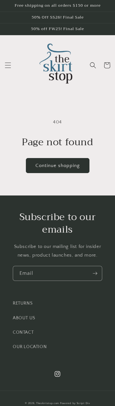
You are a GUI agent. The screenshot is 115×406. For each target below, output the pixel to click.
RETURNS (23, 303)
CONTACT (23, 332)
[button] (8, 65)
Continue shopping (57, 165)
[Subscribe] (95, 273)
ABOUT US (24, 318)
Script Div (83, 403)
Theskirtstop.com (47, 403)
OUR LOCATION (30, 346)
